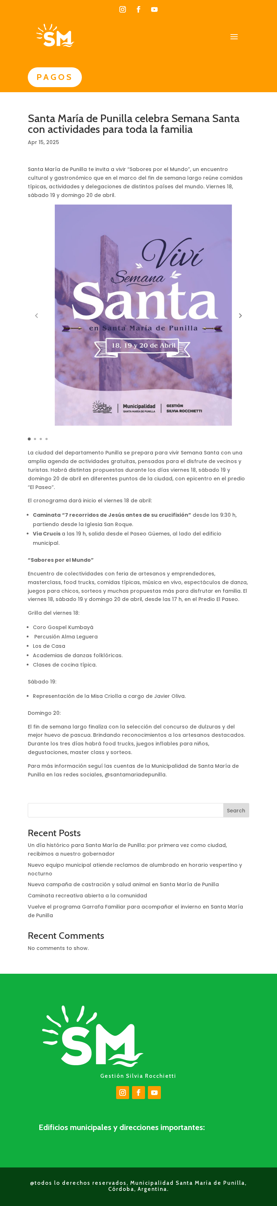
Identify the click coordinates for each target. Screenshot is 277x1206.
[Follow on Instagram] (122, 9)
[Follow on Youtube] (154, 9)
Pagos (54, 77)
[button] (241, 315)
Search (236, 810)
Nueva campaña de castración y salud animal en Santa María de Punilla (123, 884)
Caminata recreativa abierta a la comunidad (87, 895)
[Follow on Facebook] (138, 9)
